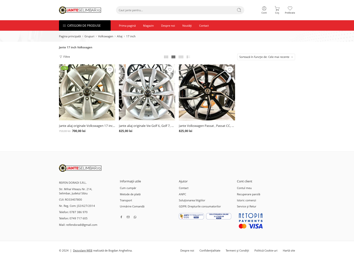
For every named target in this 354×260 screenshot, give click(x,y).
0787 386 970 (79, 212)
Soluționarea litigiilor (192, 200)
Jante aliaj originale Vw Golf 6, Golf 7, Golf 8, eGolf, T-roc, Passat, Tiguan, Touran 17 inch (147, 126)
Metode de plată (130, 194)
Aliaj (119, 36)
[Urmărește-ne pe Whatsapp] (135, 217)
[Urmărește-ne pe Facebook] (121, 217)
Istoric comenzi (246, 200)
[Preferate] (110, 69)
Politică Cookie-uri (265, 250)
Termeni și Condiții (237, 250)
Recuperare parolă (248, 194)
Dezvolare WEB (82, 250)
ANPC (182, 194)
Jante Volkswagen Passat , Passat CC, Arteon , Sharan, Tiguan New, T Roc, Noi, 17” (207, 126)
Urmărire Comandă (132, 206)
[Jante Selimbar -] (80, 10)
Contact (204, 25)
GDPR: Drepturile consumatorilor (200, 206)
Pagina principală (70, 36)
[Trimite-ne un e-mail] (128, 217)
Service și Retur (246, 206)
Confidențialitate (209, 250)
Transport (126, 200)
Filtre (66, 56)
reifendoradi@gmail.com (81, 225)
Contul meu (244, 188)
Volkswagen (105, 36)
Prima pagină (127, 25)
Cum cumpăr (128, 188)
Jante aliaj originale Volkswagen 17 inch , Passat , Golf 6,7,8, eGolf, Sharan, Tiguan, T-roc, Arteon (87, 126)
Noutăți (187, 25)
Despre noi (168, 25)
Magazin (148, 25)
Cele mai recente (278, 57)
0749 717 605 (79, 218)
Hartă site (289, 250)
